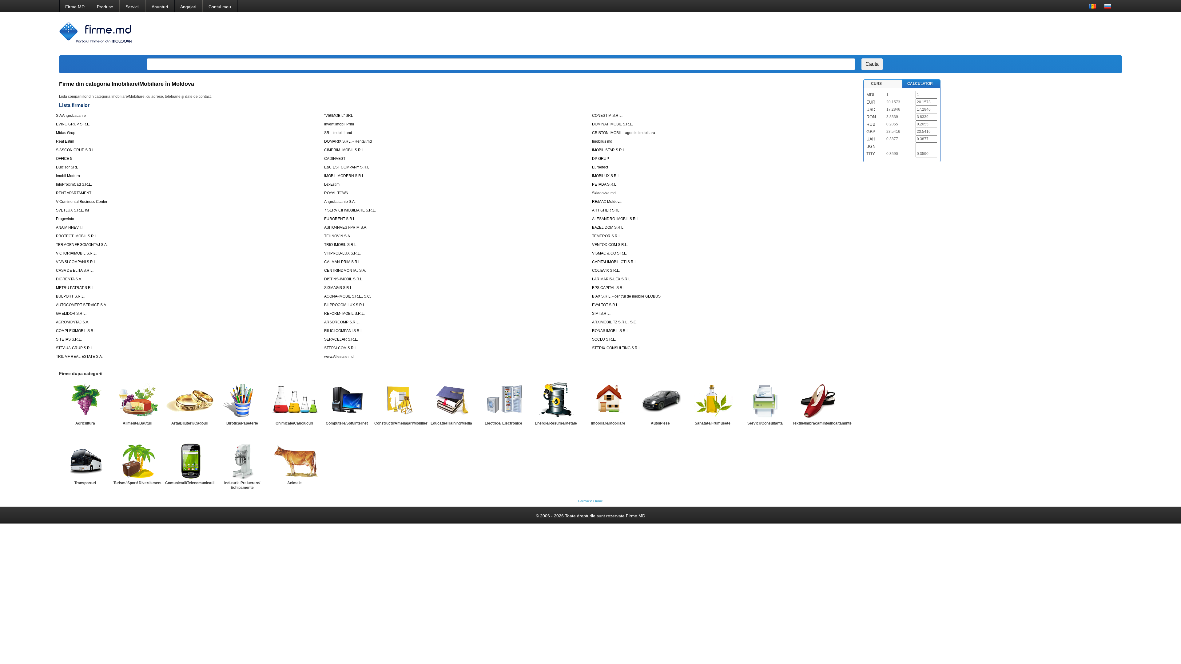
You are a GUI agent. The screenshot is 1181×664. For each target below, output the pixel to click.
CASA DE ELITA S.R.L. (74, 270)
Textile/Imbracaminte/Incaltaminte (822, 423)
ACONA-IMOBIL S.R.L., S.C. (347, 296)
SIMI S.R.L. (601, 313)
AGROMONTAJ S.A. (72, 322)
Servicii (132, 6)
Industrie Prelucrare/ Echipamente (242, 485)
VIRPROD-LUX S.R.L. (342, 253)
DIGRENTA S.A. (69, 279)
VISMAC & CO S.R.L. (609, 253)
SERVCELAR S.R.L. (341, 339)
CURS (876, 83)
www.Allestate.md (339, 356)
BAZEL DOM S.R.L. (608, 227)
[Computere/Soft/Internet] (346, 400)
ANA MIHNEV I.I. (69, 227)
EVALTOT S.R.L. (605, 305)
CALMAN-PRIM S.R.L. (342, 262)
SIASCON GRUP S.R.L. (75, 150)
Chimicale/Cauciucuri (294, 423)
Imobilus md (602, 141)
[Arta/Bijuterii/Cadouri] (189, 400)
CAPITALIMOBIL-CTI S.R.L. (615, 262)
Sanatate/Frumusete (712, 423)
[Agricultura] (85, 400)
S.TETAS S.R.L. (69, 339)
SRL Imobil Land (338, 133)
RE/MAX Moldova (607, 202)
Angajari (188, 6)
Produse (105, 6)
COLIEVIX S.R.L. (606, 270)
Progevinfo (65, 219)
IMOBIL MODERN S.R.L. (344, 176)
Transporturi (85, 483)
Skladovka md (604, 193)
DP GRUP (600, 158)
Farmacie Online (590, 501)
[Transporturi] (85, 460)
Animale (294, 483)
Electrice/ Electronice (503, 423)
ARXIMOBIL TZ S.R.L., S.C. (614, 322)
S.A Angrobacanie (71, 115)
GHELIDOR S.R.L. (71, 313)
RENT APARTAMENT (73, 193)
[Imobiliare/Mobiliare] (608, 400)
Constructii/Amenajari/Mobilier (400, 423)
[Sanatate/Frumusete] (712, 400)
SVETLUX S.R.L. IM (72, 210)
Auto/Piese (660, 423)
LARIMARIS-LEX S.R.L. (611, 279)
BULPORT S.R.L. (70, 296)
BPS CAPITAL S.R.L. (609, 288)
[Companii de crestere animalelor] (294, 460)
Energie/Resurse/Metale (556, 423)
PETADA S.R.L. (604, 184)
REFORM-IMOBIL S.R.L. (344, 313)
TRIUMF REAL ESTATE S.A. (79, 356)
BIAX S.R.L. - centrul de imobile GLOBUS (626, 296)
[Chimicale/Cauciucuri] (294, 400)
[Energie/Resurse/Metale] (555, 400)
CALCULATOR (920, 83)
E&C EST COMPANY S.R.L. (347, 167)
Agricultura (85, 423)
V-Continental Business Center (81, 202)
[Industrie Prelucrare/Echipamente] (242, 460)
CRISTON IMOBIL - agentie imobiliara (623, 133)
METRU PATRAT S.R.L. (75, 288)
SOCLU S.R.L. (604, 339)
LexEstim (332, 184)
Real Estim (65, 141)
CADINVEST (334, 158)
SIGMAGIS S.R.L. (338, 288)
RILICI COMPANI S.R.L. (344, 331)
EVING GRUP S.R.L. (73, 124)
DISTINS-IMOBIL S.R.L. (343, 279)
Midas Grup (65, 133)
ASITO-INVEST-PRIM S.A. (345, 227)
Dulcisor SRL (67, 167)
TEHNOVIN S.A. (337, 236)
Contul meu (220, 6)
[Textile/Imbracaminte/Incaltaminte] (817, 400)
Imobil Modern (68, 176)
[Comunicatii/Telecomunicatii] (189, 460)
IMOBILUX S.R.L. (606, 176)
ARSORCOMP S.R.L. (342, 322)
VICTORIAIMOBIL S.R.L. (76, 253)
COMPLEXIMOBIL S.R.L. (76, 331)
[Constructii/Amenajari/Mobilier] (398, 400)
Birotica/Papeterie (242, 423)
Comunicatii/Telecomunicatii (189, 483)
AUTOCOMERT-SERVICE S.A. (81, 305)
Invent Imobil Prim (339, 124)
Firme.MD (75, 6)
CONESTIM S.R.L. (607, 115)
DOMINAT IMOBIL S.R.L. (612, 124)
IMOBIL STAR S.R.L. (609, 150)
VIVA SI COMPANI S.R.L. (76, 262)
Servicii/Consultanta (765, 423)
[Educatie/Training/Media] (451, 400)
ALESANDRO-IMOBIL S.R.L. (616, 219)
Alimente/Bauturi (137, 423)
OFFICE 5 (64, 158)
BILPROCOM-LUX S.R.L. (345, 305)
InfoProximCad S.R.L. (74, 184)
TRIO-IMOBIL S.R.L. (340, 245)
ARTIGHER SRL (605, 210)
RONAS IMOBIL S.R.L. (611, 331)
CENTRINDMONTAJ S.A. (345, 270)
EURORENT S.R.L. (340, 219)
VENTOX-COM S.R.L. (610, 245)
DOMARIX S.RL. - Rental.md (348, 141)
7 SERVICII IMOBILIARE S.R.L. (350, 210)
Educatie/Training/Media (451, 423)
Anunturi (160, 6)
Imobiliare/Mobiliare (608, 423)
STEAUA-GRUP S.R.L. (75, 348)
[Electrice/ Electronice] (503, 400)
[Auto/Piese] (660, 400)
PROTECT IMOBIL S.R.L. (77, 236)
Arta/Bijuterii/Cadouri (189, 423)
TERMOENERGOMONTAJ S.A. (82, 245)
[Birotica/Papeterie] (242, 400)
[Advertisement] (999, 34)
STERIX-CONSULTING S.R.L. (617, 348)
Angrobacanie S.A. (340, 202)
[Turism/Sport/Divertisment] (137, 460)
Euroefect (600, 167)
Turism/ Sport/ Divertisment (137, 483)
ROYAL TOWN (336, 193)
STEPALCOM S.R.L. (341, 348)
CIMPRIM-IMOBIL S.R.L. (344, 150)
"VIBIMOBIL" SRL (338, 115)
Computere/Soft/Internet (347, 423)
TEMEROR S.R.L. (607, 236)
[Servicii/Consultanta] (764, 400)
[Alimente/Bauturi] (137, 400)
